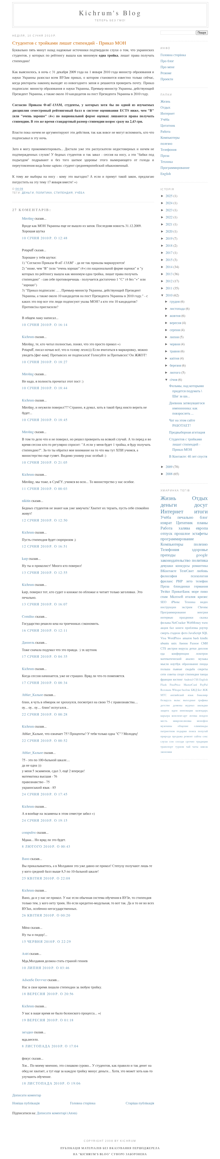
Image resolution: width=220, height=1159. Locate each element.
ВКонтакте (168, 570)
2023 (169, 210)
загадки (27, 1032)
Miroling (28, 218)
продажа (177, 736)
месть (163, 721)
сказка (204, 617)
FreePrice (175, 685)
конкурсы (183, 565)
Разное (194, 643)
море (195, 591)
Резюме (165, 73)
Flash (163, 685)
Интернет (167, 113)
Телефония (168, 149)
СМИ (204, 643)
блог (204, 517)
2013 (169, 274)
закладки (202, 705)
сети (163, 674)
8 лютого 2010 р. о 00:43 (46, 846)
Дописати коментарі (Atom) (57, 1113)
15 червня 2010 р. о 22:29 (46, 941)
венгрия (202, 612)
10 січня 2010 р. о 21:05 (45, 462)
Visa (163, 638)
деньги (28, 192)
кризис (203, 596)
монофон (202, 721)
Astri (25, 953)
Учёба (80, 192)
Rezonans (165, 690)
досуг (201, 504)
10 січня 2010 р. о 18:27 (45, 362)
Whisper (176, 690)
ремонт (188, 736)
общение (183, 726)
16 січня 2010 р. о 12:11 (45, 630)
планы (202, 522)
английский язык (181, 695)
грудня (175, 301)
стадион (175, 633)
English (165, 173)
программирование (177, 538)
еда (162, 653)
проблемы (191, 628)
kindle (204, 638)
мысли (164, 664)
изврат (166, 522)
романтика (200, 565)
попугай (203, 731)
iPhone (175, 602)
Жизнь (165, 101)
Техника (166, 161)
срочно (190, 741)
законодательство (175, 560)
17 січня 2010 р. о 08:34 (45, 682)
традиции (202, 741)
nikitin (26, 500)
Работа (165, 131)
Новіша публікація (26, 1103)
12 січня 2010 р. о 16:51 (45, 546)
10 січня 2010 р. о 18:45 (45, 419)
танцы (204, 674)
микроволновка (182, 721)
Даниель (28, 642)
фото (184, 633)
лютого (175, 372)
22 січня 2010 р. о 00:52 (45, 740)
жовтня (175, 315)
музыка (203, 659)
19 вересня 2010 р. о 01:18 (48, 1020)
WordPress (174, 638)
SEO (163, 602)
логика (193, 716)
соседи (180, 741)
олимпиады (201, 726)
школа (204, 746)
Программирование (174, 167)
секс (205, 736)
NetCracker (179, 622)
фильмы (165, 622)
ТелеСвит (187, 570)
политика (44, 192)
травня (175, 351)
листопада (178, 308)
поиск (192, 731)
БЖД (194, 690)
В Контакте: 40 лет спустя (188, 456)
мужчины (166, 726)
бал (172, 628)
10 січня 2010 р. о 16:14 (45, 324)
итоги (201, 511)
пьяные (177, 669)
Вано (25, 858)
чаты (195, 746)
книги (179, 628)
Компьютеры (170, 137)
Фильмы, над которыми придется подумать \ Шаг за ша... (186, 390)
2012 (169, 281)
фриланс (166, 581)
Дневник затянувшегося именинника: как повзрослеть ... (187, 408)
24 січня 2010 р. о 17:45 (45, 794)
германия (201, 586)
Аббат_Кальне (32, 694)
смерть (164, 633)
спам (164, 596)
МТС (163, 695)
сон (171, 741)
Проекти (166, 79)
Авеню (183, 643)
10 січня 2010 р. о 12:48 (45, 238)
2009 (169, 466)
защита (164, 710)
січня (174, 379)
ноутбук (175, 664)
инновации (186, 710)
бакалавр (202, 695)
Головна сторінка (82, 1103)
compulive (29, 832)
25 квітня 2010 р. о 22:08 (46, 878)
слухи (164, 741)
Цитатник (167, 125)
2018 (169, 245)
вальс (177, 700)
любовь (202, 570)
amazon (187, 638)
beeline (186, 690)
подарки (182, 731)
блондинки (182, 586)
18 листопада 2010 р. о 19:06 (51, 1083)
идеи (174, 710)
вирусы (183, 648)
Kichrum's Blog (110, 12)
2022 (169, 217)
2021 (169, 224)
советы (171, 674)
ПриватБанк (181, 591)
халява (184, 528)
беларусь (165, 700)
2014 (169, 266)
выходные (189, 700)
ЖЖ (205, 690)
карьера (165, 716)
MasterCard (190, 685)
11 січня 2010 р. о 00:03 (45, 488)
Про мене (167, 67)
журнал (189, 705)
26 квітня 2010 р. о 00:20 (46, 915)
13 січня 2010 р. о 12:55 (45, 572)
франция (166, 679)
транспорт (166, 746)
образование (190, 664)
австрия (172, 648)
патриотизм (167, 731)
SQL (205, 633)
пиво (204, 591)
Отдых (165, 107)
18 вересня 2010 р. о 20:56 (48, 993)
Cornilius (28, 616)
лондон (203, 716)
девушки (166, 565)
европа (202, 528)
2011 (169, 288)
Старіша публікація (140, 1103)
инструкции (168, 607)
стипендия (63, 192)
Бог (200, 690)
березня (176, 365)
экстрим (187, 607)
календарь (202, 710)
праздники (186, 617)
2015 (169, 259)
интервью (166, 617)
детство (165, 705)
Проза (164, 155)
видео (204, 602)
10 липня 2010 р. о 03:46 (46, 967)
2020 (169, 231)
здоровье (200, 549)
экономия (166, 752)
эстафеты (200, 533)
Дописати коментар (26, 1095)
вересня (176, 322)
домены (177, 705)
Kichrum (28, 336)
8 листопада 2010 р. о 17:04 (50, 1046)
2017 (169, 252)
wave (205, 622)
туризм (179, 746)
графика (203, 700)
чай (188, 746)
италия (190, 596)
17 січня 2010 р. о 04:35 (45, 656)
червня (175, 344)
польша (165, 669)
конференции (180, 653)
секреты (203, 669)
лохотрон (202, 653)
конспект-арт (179, 716)
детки (193, 648)
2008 (169, 473)
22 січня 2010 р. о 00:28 (45, 714)
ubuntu (164, 643)
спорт (180, 674)
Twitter (165, 591)
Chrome (203, 607)
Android (188, 679)
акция (164, 628)
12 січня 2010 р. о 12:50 (45, 520)
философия (168, 576)
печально (185, 517)
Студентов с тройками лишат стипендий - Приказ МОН (69, 42)
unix (174, 643)
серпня (175, 329)
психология (199, 576)
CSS (196, 679)
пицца (204, 664)
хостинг (178, 679)
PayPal (204, 685)
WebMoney (194, 622)
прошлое (182, 533)
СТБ (163, 648)
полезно (166, 143)
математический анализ (177, 659)
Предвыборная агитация (187, 432)
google (202, 554)
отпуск (166, 533)
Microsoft (176, 596)
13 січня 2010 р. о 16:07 (45, 604)
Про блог (167, 61)
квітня (175, 358)
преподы (168, 554)
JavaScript (194, 633)
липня (175, 337)
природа (165, 736)
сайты (197, 736)
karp (25, 558)
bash (196, 638)
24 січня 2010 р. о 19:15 (45, 820)
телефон (202, 581)
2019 (169, 238)
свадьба (190, 669)
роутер (203, 628)
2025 (169, 195)
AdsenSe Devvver (34, 979)
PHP (179, 581)
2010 (169, 295)
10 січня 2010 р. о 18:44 (45, 388)
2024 (169, 203)
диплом (203, 648)
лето (189, 581)
